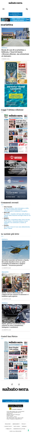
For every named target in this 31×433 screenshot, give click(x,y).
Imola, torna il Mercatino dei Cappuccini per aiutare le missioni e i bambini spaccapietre (15, 294)
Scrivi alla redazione (15, 431)
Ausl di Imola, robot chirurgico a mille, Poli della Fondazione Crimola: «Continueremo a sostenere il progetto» (16, 210)
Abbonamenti (16, 424)
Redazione (8, 424)
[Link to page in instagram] (18, 384)
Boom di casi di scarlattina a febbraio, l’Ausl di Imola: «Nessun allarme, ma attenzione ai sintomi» (15, 53)
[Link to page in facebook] (12, 384)
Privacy (24, 424)
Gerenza (24, 426)
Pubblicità (9, 428)
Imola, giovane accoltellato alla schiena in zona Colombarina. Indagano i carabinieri (13, 325)
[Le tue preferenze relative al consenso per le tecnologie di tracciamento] (28, 430)
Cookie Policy (8, 426)
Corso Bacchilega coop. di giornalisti (15, 411)
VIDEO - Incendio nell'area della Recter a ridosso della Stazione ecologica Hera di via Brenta (17, 215)
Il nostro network (16, 409)
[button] (24, 8)
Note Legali (17, 426)
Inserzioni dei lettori (19, 428)
